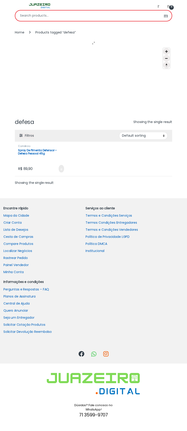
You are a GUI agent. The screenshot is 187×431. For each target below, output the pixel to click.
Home (19, 32)
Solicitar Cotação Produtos (24, 324)
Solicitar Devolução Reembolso (27, 331)
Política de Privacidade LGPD (108, 236)
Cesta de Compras (18, 236)
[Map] (93, 80)
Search (166, 15)
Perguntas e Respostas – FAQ (26, 289)
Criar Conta (12, 222)
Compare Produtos (18, 243)
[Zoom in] (166, 51)
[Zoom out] (166, 58)
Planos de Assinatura (19, 296)
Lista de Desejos (15, 229)
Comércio (24, 146)
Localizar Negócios (17, 251)
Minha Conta (13, 272)
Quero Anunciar (15, 310)
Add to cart (61, 169)
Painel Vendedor (16, 265)
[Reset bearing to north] (166, 65)
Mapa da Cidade (16, 215)
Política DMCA (96, 243)
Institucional (95, 251)
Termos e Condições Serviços (109, 215)
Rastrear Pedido (15, 258)
